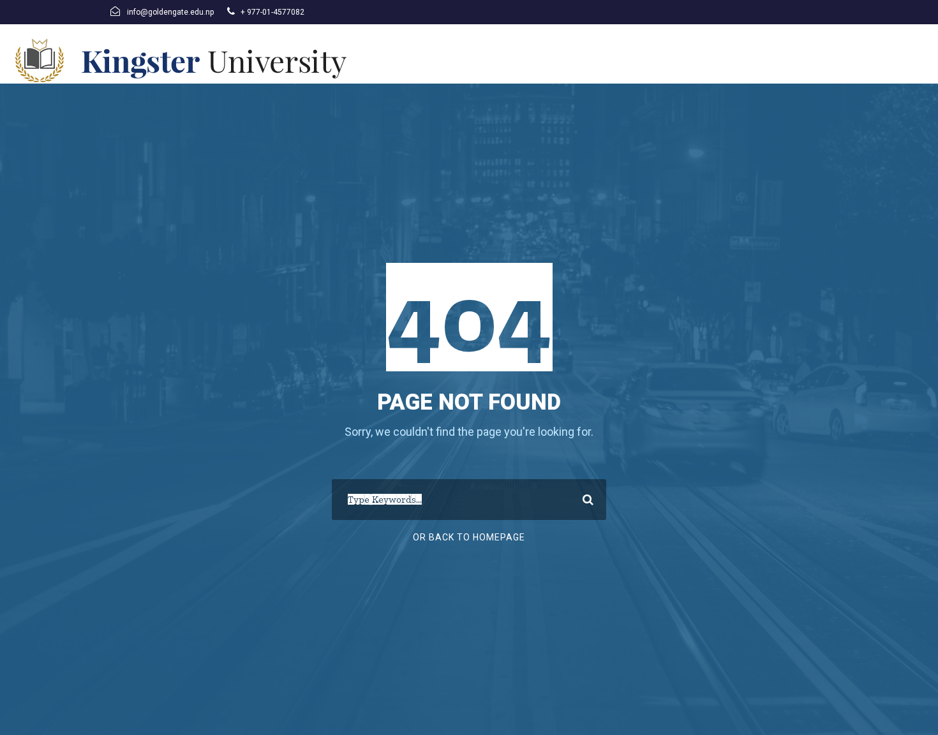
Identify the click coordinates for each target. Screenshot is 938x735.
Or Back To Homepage (469, 537)
